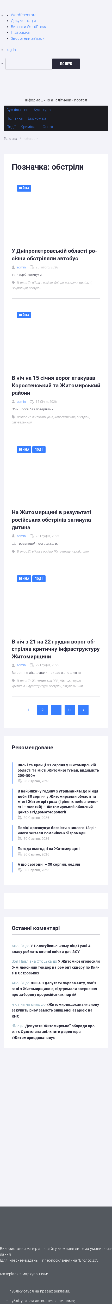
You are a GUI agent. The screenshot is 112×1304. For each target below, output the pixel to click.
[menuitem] (58, 64)
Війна (24, 188)
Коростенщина (65, 417)
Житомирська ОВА (45, 681)
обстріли (35, 288)
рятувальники (22, 422)
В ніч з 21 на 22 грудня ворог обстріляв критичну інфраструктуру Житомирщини (56, 649)
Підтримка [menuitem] (20, 32)
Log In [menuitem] (10, 50)
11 (70, 710)
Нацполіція (20, 288)
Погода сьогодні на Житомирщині (49, 849)
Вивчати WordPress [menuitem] (28, 27)
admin (21, 267)
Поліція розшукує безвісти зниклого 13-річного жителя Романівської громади (57, 830)
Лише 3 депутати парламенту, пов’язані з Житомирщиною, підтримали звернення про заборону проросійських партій (55, 989)
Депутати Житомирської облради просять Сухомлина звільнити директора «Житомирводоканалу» (54, 1032)
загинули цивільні (78, 283)
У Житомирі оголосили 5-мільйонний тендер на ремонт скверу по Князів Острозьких (56, 967)
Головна (10, 139)
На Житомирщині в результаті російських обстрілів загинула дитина (51, 519)
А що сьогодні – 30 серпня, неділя (49, 864)
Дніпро (59, 283)
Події (38, 449)
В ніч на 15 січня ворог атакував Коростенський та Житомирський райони (56, 385)
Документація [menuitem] (23, 21)
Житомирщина (42, 417)
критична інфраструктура (30, 686)
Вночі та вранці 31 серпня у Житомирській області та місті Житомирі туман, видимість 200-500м (58, 770)
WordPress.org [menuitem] (23, 15)
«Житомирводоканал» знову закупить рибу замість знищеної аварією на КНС (55, 1010)
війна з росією (42, 283)
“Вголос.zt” (87, 1260)
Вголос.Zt (24, 283)
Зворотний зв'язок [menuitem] (27, 38)
